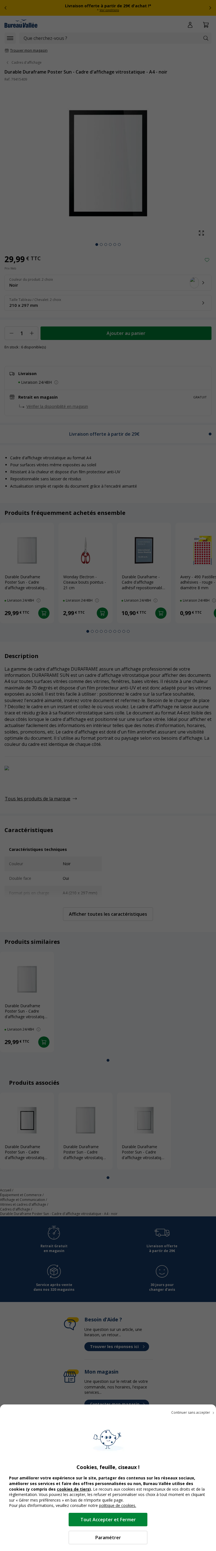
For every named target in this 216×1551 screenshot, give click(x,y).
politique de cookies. (117, 1505)
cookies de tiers (73, 1489)
